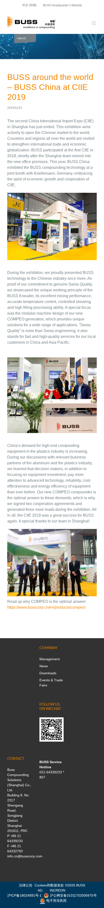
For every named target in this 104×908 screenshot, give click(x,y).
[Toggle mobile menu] (94, 23)
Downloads (47, 673)
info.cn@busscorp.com (24, 856)
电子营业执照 (56, 900)
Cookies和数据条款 (49, 885)
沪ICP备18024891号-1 (24, 895)
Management (49, 659)
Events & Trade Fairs (51, 682)
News (43, 666)
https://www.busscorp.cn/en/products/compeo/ (46, 607)
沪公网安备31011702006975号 (73, 895)
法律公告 (25, 885)
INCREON (57, 890)
